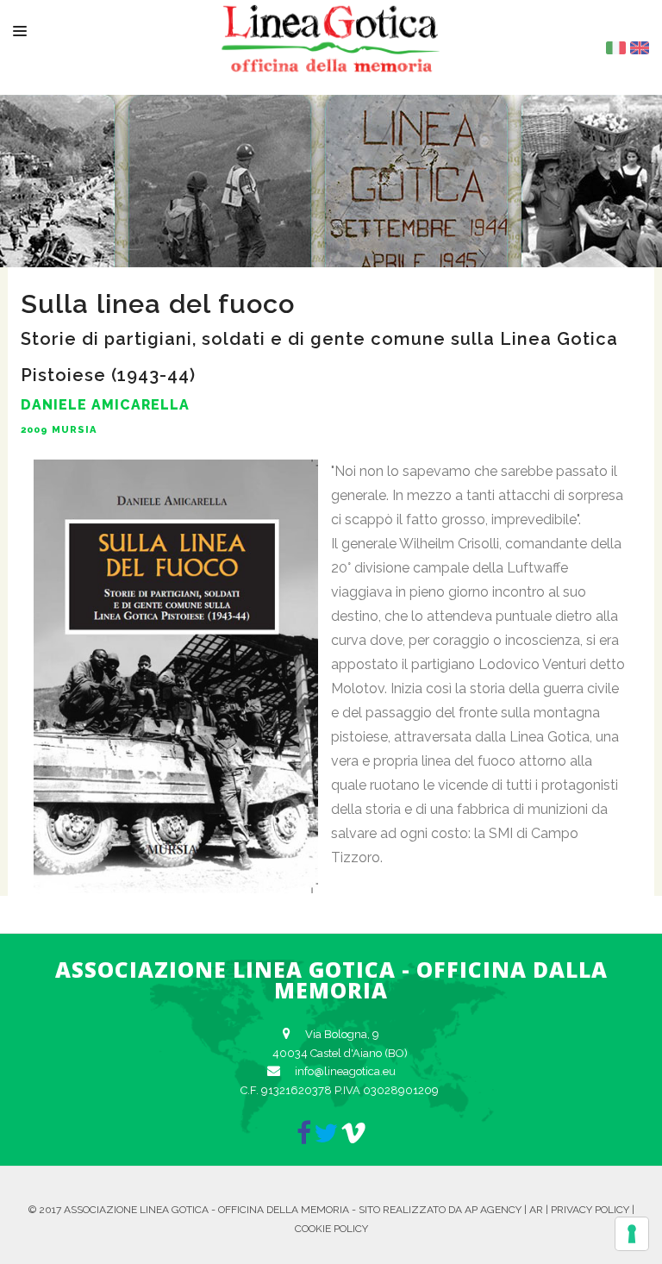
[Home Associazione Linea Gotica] (331, 58)
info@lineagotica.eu (345, 1071)
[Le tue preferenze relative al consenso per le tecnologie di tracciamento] (631, 1233)
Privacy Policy (590, 1210)
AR (536, 1210)
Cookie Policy (331, 1229)
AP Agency (493, 1210)
